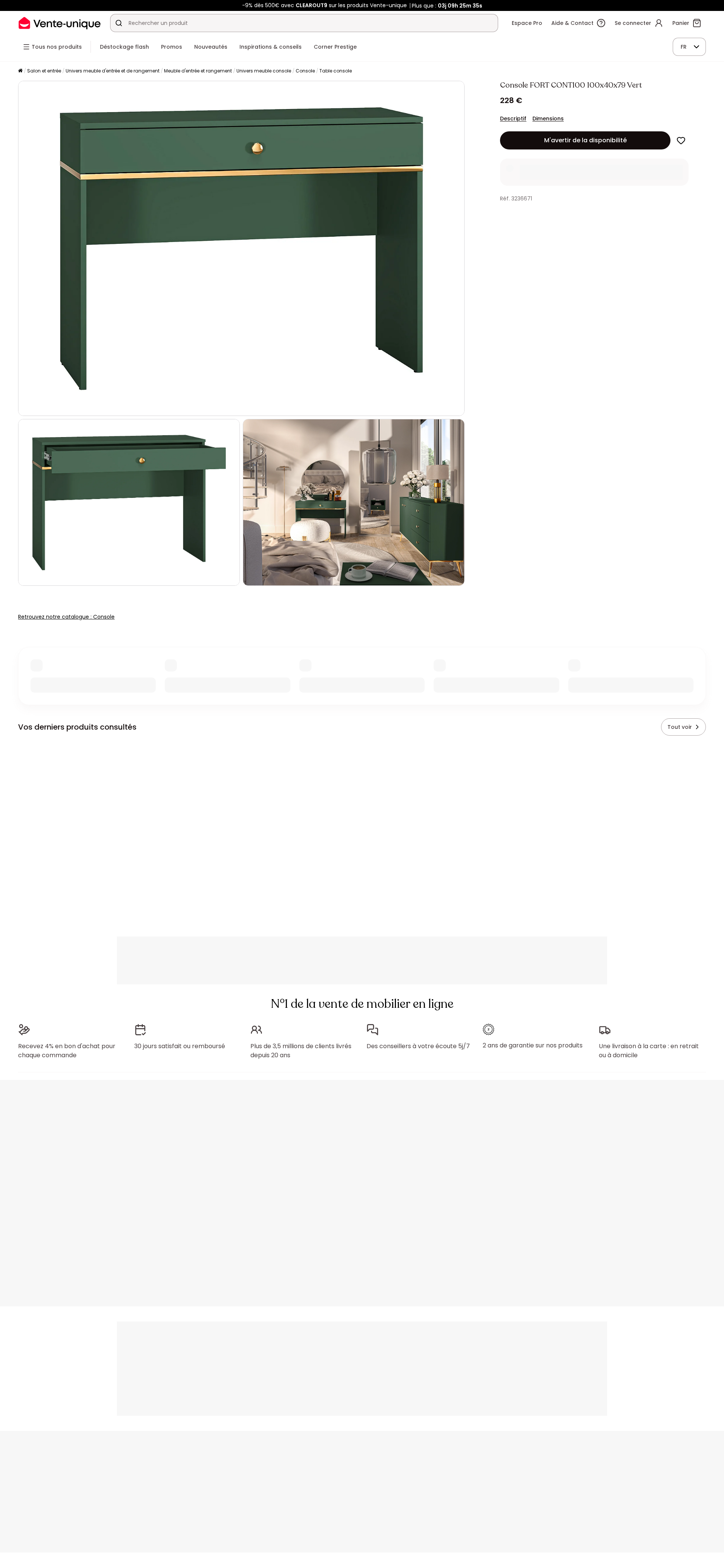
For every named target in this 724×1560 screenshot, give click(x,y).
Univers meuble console (263, 71)
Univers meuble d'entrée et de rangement (113, 71)
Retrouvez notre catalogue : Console (66, 617)
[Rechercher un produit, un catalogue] (118, 23)
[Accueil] (20, 71)
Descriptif (513, 118)
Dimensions (548, 118)
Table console (335, 71)
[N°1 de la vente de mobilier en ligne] (59, 22)
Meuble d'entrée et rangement (198, 71)
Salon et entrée (44, 71)
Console (305, 71)
